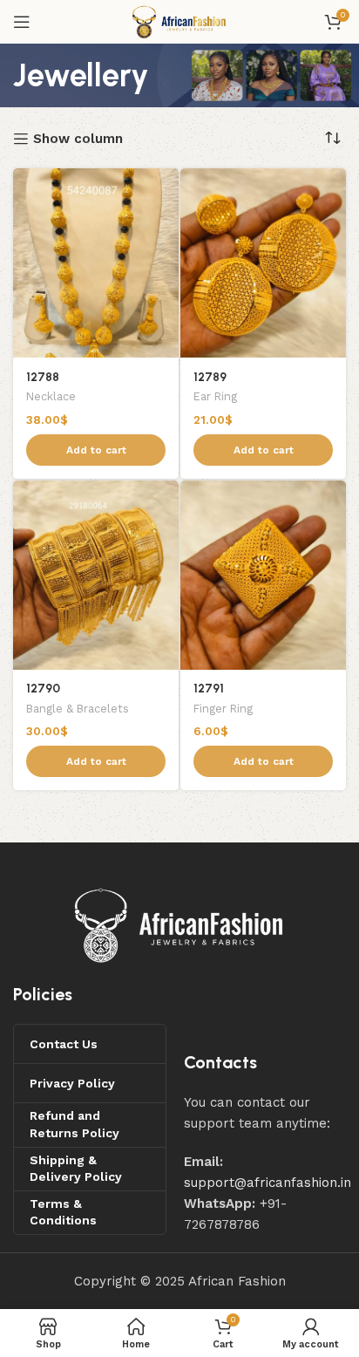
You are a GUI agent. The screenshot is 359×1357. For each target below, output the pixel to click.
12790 (43, 688)
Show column (78, 139)
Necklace (51, 396)
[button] (96, 450)
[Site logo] (179, 21)
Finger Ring (223, 708)
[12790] (96, 575)
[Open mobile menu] (21, 21)
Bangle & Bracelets (77, 708)
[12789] (263, 263)
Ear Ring (215, 396)
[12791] (263, 575)
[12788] (96, 263)
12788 (42, 377)
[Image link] (179, 924)
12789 (210, 377)
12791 (208, 688)
